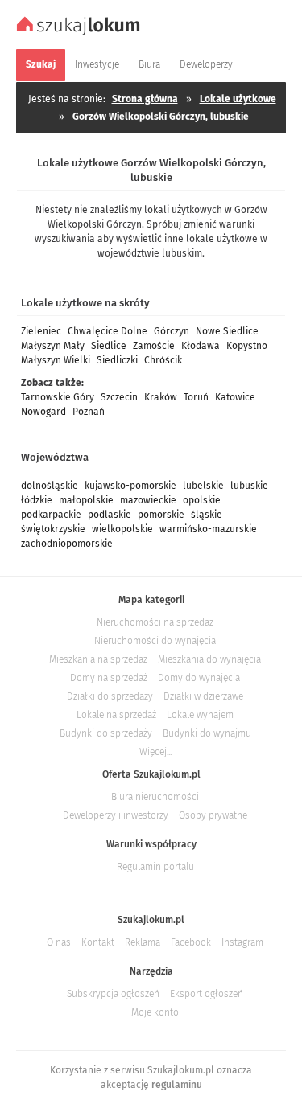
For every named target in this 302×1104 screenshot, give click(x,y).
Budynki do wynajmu (207, 733)
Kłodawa (200, 345)
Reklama (142, 942)
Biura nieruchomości (155, 796)
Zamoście (154, 345)
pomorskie (161, 514)
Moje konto (155, 1012)
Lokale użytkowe (238, 99)
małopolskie (86, 500)
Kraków (160, 397)
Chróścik (163, 360)
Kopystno (246, 345)
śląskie (206, 514)
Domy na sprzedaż (108, 677)
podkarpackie (51, 514)
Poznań (88, 411)
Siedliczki (117, 360)
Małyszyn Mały (53, 345)
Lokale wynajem (200, 714)
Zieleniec (41, 331)
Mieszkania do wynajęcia (209, 659)
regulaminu (176, 1084)
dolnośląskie (49, 485)
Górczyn (171, 331)
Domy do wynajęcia (199, 677)
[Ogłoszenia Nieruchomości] (80, 33)
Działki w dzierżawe (203, 696)
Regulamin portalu (155, 866)
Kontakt (97, 942)
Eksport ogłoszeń (206, 993)
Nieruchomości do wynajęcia (155, 640)
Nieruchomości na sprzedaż (155, 622)
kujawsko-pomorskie (130, 485)
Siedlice (108, 345)
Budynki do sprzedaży (106, 733)
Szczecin (119, 397)
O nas (59, 942)
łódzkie (36, 500)
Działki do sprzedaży (110, 696)
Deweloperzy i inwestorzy (115, 815)
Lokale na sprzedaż (116, 714)
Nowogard (43, 411)
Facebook (191, 942)
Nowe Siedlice (227, 331)
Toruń (196, 397)
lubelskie (203, 485)
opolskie (202, 500)
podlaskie (109, 514)
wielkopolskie (122, 529)
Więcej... (155, 751)
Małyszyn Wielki (55, 360)
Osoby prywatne (213, 815)
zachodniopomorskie (67, 543)
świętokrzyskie (53, 529)
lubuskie (249, 485)
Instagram (242, 942)
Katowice (235, 397)
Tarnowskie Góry (57, 397)
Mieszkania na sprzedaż (98, 659)
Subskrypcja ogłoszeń (113, 993)
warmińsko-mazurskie (208, 529)
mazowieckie (148, 500)
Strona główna (145, 99)
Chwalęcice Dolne (107, 331)
